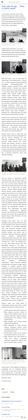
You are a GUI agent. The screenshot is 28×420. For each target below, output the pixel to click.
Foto (9, 11)
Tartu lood (16, 416)
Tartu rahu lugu (6, 407)
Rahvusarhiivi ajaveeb (14, 2)
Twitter (11, 392)
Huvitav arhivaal (9, 403)
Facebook (5, 392)
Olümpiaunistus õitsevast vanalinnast (12, 401)
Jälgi (24, 417)
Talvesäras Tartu (6, 414)
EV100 (19, 409)
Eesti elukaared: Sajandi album (9, 409)
